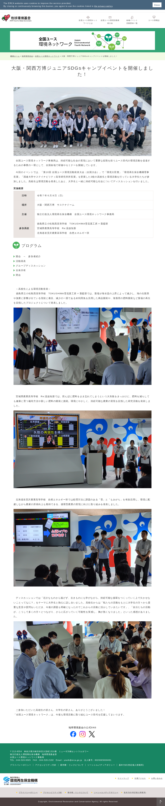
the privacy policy (103, 6)
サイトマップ (123, 778)
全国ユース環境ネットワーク (47, 56)
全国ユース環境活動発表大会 (110, 21)
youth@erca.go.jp (73, 760)
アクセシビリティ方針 (45, 765)
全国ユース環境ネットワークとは (88, 21)
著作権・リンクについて (72, 765)
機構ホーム (15, 56)
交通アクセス (140, 778)
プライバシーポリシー (20, 765)
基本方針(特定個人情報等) (131, 765)
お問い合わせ (157, 778)
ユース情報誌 (154, 20)
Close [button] (157, 5)
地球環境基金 (27, 56)
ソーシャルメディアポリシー (101, 765)
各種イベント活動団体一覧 (132, 21)
